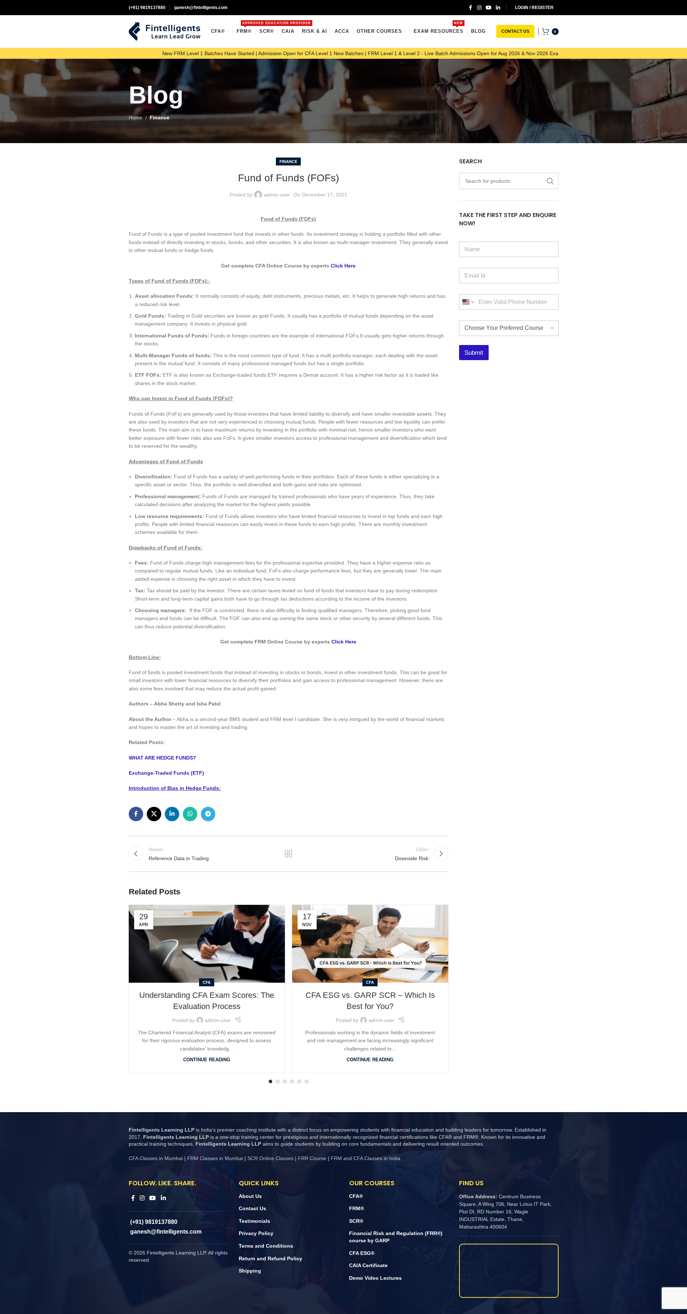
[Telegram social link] (208, 814)
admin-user (277, 195)
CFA (207, 982)
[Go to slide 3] (285, 1081)
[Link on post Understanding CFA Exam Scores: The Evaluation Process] (207, 944)
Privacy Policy (256, 1233)
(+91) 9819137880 (147, 7)
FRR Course (312, 1158)
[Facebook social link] (470, 8)
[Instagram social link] (479, 8)
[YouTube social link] (489, 8)
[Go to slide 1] (270, 1081)
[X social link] (154, 814)
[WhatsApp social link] (190, 814)
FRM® (356, 1208)
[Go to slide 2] (277, 1081)
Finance (159, 117)
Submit (473, 352)
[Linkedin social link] (498, 8)
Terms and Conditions (266, 1246)
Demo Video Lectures (375, 1278)
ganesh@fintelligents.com (200, 7)
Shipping (250, 1271)
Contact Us (252, 1208)
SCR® (356, 1221)
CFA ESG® (361, 1253)
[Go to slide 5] (299, 1081)
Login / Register (534, 7)
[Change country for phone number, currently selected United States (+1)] (467, 302)
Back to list (288, 853)
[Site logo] (165, 31)
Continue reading (206, 1059)
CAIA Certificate (368, 1265)
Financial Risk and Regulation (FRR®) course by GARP (395, 1236)
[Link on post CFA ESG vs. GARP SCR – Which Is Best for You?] (370, 944)
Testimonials (254, 1221)
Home (135, 117)
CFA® (356, 1196)
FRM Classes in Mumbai (215, 1158)
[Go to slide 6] (306, 1081)
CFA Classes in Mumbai (156, 1158)
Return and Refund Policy (270, 1258)
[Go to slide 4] (292, 1081)
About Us (250, 1196)
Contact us (515, 31)
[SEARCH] (550, 181)
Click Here (343, 266)
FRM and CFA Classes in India (364, 1158)
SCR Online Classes (270, 1158)
